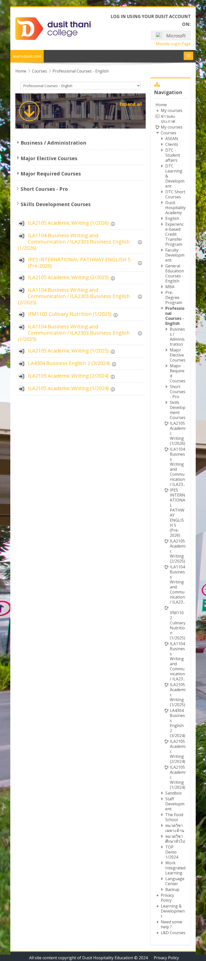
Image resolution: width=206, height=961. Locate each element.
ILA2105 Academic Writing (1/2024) (68, 388)
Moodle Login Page (173, 43)
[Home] (53, 28)
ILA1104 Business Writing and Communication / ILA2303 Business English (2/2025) (74, 296)
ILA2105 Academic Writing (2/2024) (68, 375)
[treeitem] (171, 518)
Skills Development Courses (56, 204)
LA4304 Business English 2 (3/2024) (69, 363)
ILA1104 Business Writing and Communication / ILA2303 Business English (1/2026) (74, 241)
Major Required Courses (51, 173)
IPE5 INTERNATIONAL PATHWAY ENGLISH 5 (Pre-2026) (79, 262)
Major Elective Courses (49, 158)
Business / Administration (53, 142)
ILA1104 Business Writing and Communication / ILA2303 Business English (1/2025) (74, 332)
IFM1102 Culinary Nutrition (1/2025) (70, 314)
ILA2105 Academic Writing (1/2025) (68, 350)
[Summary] (113, 223)
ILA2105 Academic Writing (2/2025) (68, 277)
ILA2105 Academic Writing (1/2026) (68, 222)
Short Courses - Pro (44, 189)
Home (161, 104)
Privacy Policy (166, 957)
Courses (168, 133)
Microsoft (175, 36)
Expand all (130, 104)
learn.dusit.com (27, 56)
